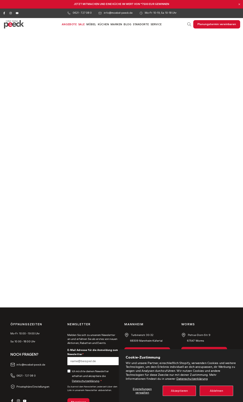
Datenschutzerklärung (192, 379)
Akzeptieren (179, 391)
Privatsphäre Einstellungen (33, 386)
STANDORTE (141, 24)
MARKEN (116, 24)
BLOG (127, 24)
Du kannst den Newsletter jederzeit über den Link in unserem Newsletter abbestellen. (92, 388)
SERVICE (156, 24)
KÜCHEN (103, 24)
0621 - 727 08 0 (82, 12)
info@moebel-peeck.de (118, 12)
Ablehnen (216, 391)
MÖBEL (91, 24)
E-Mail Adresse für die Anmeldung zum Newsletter (92, 352)
